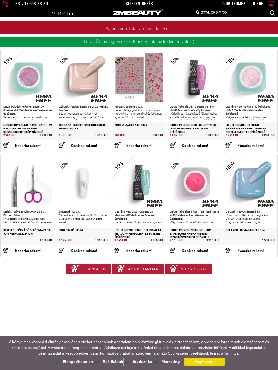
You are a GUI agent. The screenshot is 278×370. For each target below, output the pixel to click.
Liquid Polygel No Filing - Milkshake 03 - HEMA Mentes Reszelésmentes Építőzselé (246, 128)
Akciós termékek (143, 269)
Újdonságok (93, 269)
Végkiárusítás (194, 269)
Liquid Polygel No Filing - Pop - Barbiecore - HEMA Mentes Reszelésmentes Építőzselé (191, 233)
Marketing (171, 361)
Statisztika (142, 361)
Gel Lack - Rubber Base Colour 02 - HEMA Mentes (83, 126)
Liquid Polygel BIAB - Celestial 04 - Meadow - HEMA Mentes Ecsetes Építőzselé (139, 233)
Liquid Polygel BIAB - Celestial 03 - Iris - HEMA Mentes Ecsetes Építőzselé (194, 128)
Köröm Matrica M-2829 (131, 125)
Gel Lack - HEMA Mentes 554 (245, 230)
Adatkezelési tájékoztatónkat (128, 347)
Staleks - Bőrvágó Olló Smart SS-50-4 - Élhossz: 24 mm (27, 231)
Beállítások (113, 361)
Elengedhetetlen (78, 361)
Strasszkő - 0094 (71, 230)
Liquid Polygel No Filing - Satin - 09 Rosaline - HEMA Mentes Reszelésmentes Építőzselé (27, 128)
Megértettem (205, 361)
